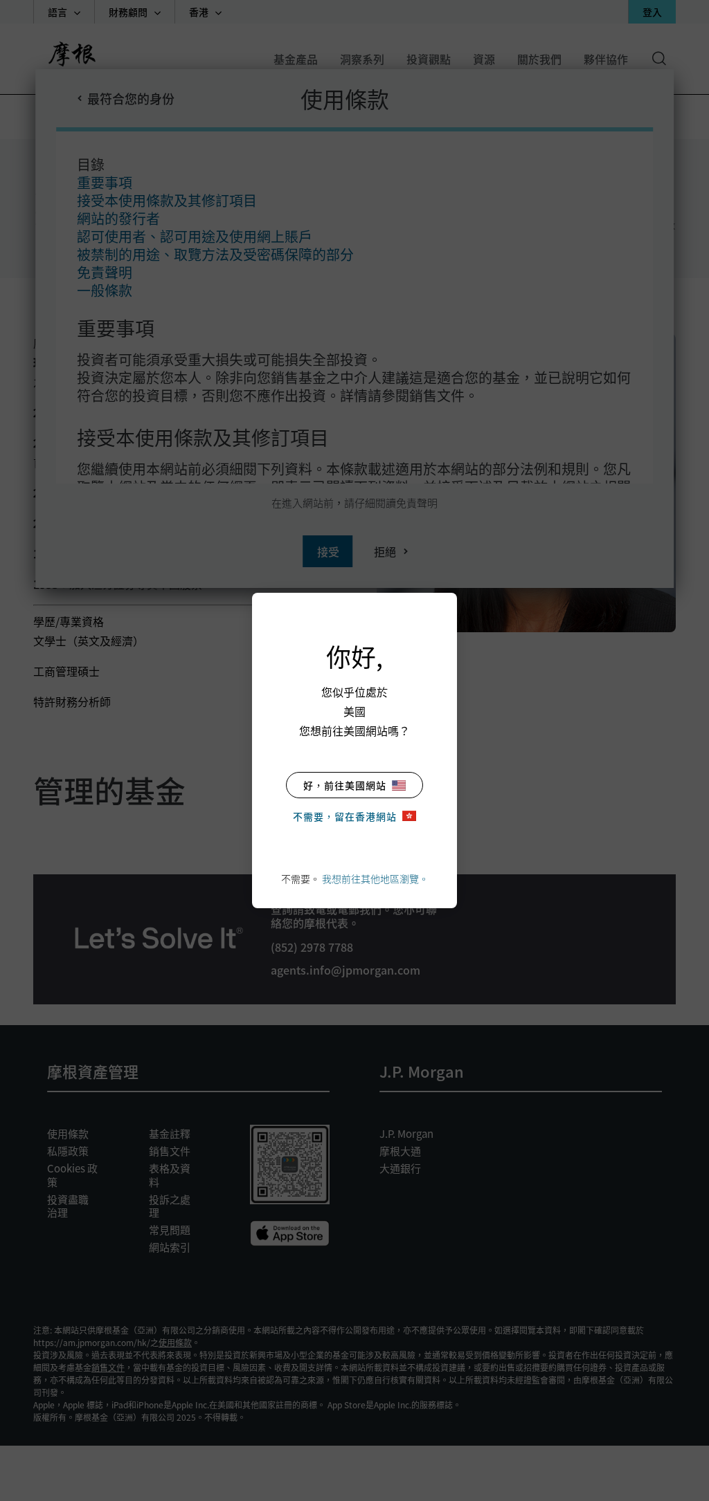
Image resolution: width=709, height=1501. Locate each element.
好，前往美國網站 (344, 785)
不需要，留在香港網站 (345, 816)
